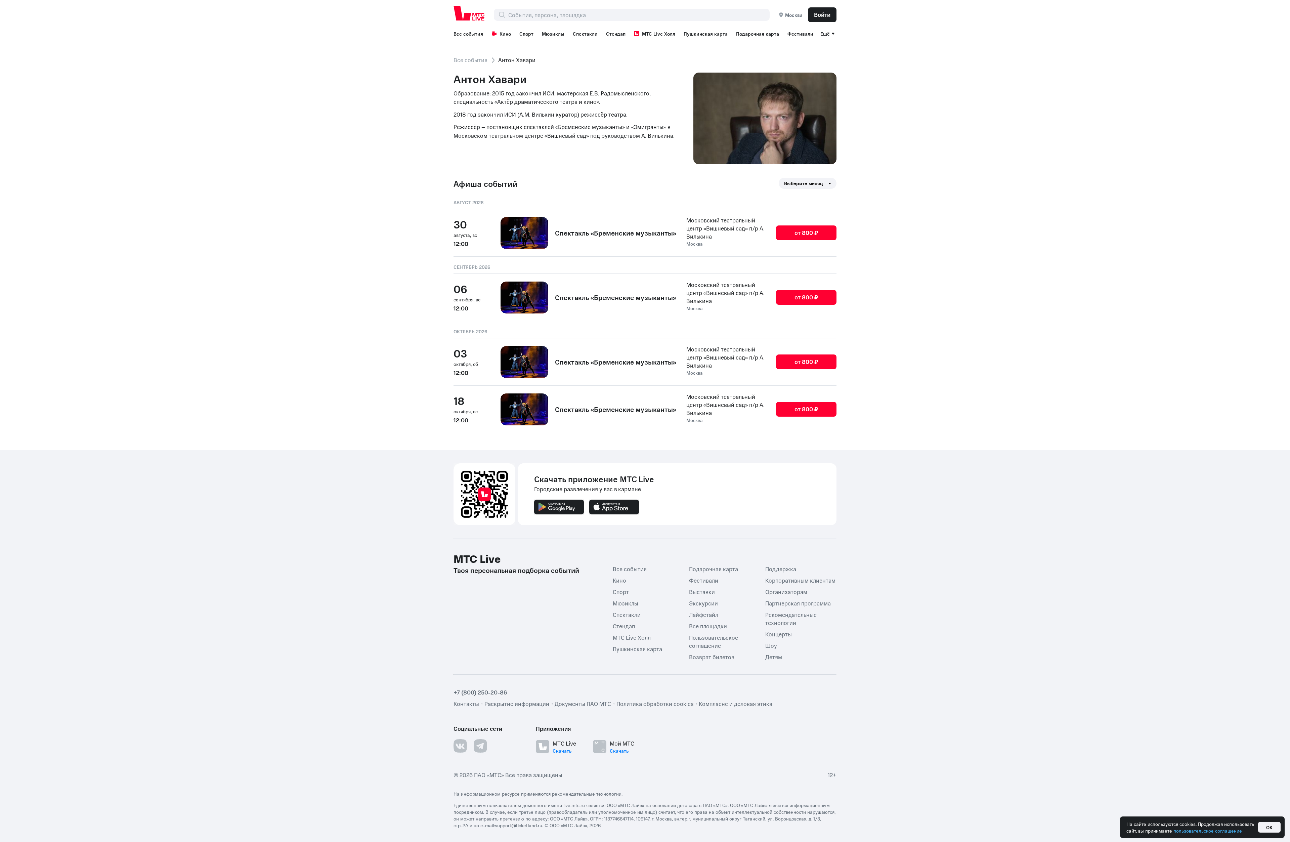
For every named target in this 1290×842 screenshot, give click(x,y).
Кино (505, 33)
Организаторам (786, 592)
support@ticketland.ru (518, 825)
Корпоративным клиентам (800, 580)
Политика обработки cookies (654, 704)
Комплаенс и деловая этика (735, 704)
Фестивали (800, 33)
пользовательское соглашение (1207, 830)
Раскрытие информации (516, 704)
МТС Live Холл (658, 33)
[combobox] (639, 15)
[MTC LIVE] (469, 13)
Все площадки (708, 626)
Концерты (778, 634)
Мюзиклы (553, 33)
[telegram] (480, 746)
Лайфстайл (703, 615)
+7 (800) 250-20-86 (480, 692)
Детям (773, 657)
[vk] (460, 746)
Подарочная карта (757, 33)
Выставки (702, 592)
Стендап (616, 33)
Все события (468, 33)
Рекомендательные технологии (791, 619)
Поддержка (780, 569)
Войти (822, 14)
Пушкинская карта (706, 33)
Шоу (771, 645)
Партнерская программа (798, 603)
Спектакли (585, 33)
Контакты (466, 704)
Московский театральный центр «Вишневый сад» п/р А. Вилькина (725, 228)
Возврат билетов (711, 657)
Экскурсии (703, 603)
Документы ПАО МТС (583, 704)
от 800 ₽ (806, 232)
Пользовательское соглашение (713, 641)
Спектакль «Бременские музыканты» (615, 233)
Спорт (526, 33)
